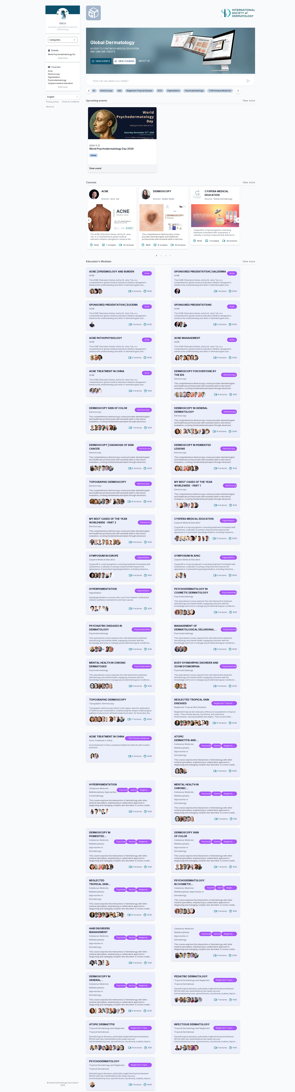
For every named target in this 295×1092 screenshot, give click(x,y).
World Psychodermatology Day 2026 (62, 54)
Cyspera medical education (60, 83)
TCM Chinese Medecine (220, 90)
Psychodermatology (57, 80)
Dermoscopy (54, 74)
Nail (119, 90)
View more (63, 58)
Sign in (62, 23)
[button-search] (248, 80)
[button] (62, 96)
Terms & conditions (70, 102)
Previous (83, 51)
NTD (160, 90)
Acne (50, 71)
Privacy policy (52, 102)
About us (50, 106)
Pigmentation (54, 77)
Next (257, 51)
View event (95, 168)
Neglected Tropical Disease (139, 90)
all (94, 90)
